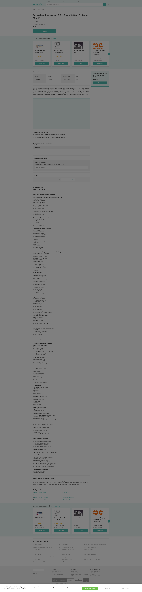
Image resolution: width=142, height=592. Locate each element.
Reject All (107, 588)
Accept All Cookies (90, 588)
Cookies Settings (125, 588)
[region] (71, 588)
